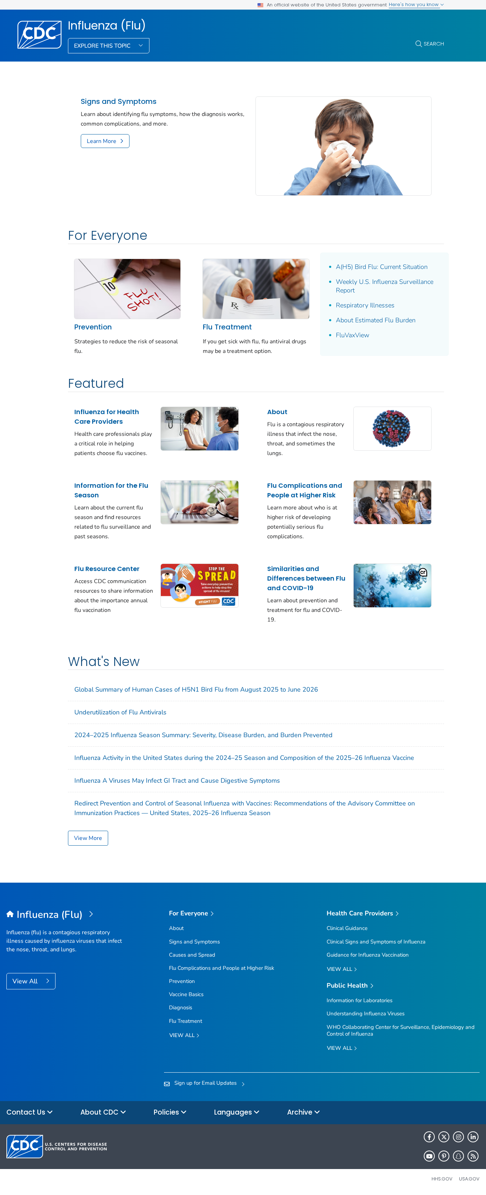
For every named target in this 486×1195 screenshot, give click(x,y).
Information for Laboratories (359, 1000)
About (277, 411)
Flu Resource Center (106, 568)
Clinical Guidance (347, 928)
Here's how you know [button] (414, 4)
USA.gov (469, 1178)
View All (25, 981)
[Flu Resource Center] (199, 585)
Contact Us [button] (26, 1112)
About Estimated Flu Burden (376, 320)
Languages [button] (234, 1112)
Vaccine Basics (186, 994)
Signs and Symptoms (119, 101)
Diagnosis (180, 1007)
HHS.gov (442, 1178)
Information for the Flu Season (111, 490)
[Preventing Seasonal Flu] (127, 288)
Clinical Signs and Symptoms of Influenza (376, 941)
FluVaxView (352, 335)
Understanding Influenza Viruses (366, 1013)
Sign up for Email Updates (205, 1082)
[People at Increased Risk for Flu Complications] (392, 501)
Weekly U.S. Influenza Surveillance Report (384, 286)
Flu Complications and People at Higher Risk (304, 490)
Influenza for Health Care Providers (106, 416)
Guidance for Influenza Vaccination (368, 954)
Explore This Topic (103, 46)
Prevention (93, 327)
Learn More (101, 141)
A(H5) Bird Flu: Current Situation (382, 267)
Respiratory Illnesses (365, 305)
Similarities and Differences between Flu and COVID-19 (306, 578)
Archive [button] (300, 1112)
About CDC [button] (100, 1112)
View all (182, 1035)
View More (88, 838)
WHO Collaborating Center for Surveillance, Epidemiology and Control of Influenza (401, 1030)
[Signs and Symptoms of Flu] (343, 145)
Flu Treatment (227, 327)
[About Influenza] (392, 428)
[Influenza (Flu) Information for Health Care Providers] (199, 428)
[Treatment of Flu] (256, 288)
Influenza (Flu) (107, 25)
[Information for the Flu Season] (199, 501)
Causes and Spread (192, 954)
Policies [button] (167, 1112)
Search (434, 43)
